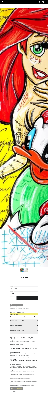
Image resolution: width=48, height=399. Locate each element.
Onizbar (24, 279)
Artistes (7, 6)
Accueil (3, 6)
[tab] (24, 314)
